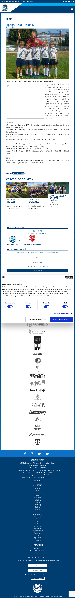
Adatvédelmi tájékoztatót (42, 266)
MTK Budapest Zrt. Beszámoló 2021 (37, 475)
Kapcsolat (37, 540)
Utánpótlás (37, 526)
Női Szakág (37, 528)
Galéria (37, 509)
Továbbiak (37, 480)
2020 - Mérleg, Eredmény (38, 468)
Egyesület (37, 538)
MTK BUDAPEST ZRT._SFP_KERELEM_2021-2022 (37, 472)
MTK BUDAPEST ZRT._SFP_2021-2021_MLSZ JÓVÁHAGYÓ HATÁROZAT (37, 470)
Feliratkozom (37, 270)
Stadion (37, 535)
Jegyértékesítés (37, 531)
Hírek (37, 490)
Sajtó (37, 519)
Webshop (37, 533)
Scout (37, 521)
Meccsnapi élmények (37, 512)
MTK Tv (37, 524)
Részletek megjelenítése (61, 313)
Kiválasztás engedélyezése (37, 319)
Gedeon (37, 507)
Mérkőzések (37, 495)
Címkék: (9, 173)
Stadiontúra (37, 516)
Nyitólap (37, 488)
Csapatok (37, 493)
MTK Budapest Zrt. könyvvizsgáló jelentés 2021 (37, 477)
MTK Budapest (37, 498)
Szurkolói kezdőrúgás (38, 514)
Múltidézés (37, 500)
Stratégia (37, 502)
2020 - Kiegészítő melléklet (37, 465)
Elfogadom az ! (38, 266)
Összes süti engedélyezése (61, 319)
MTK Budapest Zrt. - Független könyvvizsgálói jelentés (37, 463)
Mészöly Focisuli (18, 173)
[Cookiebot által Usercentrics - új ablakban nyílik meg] (65, 277)
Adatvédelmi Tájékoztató (37, 550)
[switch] (28, 306)
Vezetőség (37, 505)
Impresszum (37, 548)
